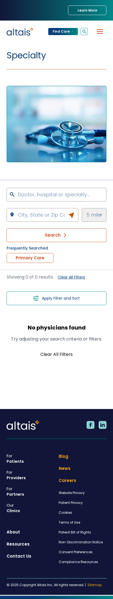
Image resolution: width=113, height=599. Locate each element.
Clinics (13, 508)
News (64, 468)
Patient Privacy (71, 502)
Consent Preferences (76, 552)
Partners (15, 491)
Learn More (87, 10)
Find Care (61, 31)
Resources (18, 544)
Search (53, 235)
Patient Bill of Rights (75, 532)
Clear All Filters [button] (71, 277)
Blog (63, 456)
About (13, 532)
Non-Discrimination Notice (81, 542)
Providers (16, 475)
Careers (67, 480)
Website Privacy (72, 492)
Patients (15, 458)
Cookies (65, 512)
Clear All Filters (56, 354)
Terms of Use (69, 522)
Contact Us (19, 556)
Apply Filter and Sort (61, 298)
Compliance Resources (78, 562)
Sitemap (94, 585)
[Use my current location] (71, 215)
